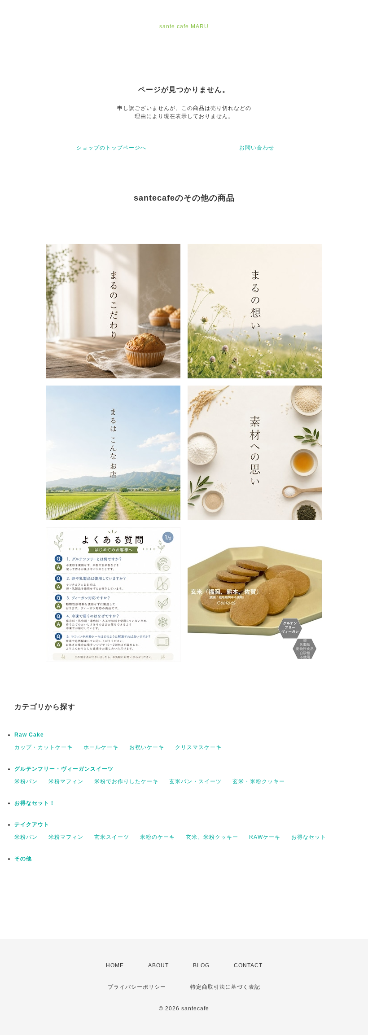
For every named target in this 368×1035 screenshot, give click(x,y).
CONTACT (248, 965)
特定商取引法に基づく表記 (225, 987)
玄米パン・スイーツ (195, 781)
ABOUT (158, 965)
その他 (23, 858)
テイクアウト (31, 824)
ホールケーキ (100, 747)
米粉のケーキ (157, 837)
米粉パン (26, 781)
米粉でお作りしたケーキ (126, 781)
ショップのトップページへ (111, 148)
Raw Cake (29, 735)
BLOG (201, 965)
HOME (115, 965)
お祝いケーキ (146, 747)
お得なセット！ (34, 803)
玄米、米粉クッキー (212, 837)
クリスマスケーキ (198, 747)
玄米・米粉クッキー (258, 781)
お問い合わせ (256, 148)
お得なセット (308, 837)
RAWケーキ (264, 837)
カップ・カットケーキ (43, 747)
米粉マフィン (65, 781)
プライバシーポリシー (137, 987)
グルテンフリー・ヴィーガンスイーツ (64, 769)
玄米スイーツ (111, 837)
